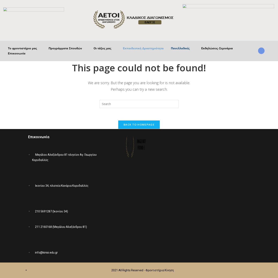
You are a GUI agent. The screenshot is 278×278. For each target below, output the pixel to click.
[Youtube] (216, 195)
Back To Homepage (139, 124)
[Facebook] (204, 195)
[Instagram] (228, 195)
